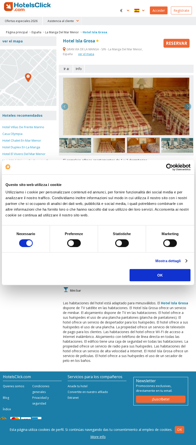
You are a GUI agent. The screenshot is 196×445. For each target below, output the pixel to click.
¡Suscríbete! (160, 399)
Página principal (17, 32)
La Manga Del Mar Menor (62, 32)
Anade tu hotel (77, 386)
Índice (7, 409)
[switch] (74, 243)
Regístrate (181, 10)
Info (79, 68)
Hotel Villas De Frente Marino (23, 127)
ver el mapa (86, 54)
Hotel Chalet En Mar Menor (21, 140)
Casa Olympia (12, 134)
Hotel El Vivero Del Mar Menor (23, 154)
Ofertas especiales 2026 (21, 21)
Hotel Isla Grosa (95, 32)
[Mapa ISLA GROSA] (28, 77)
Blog (6, 398)
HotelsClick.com (28, 7)
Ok (179, 429)
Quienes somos (13, 386)
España (36, 32)
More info (98, 436)
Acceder (158, 10)
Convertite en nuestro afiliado (88, 392)
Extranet (73, 398)
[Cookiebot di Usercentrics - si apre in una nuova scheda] (170, 167)
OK (160, 275)
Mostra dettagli (168, 261)
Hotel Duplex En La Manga (21, 147)
